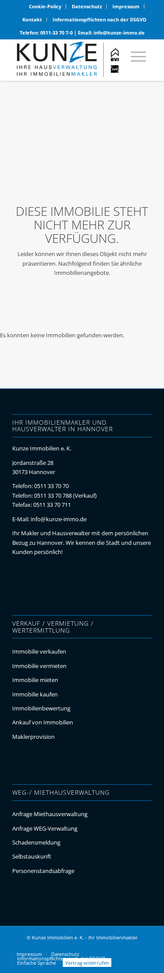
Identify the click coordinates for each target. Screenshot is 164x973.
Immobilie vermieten (39, 666)
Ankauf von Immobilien (42, 722)
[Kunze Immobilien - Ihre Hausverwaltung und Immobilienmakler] (68, 59)
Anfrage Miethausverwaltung (49, 814)
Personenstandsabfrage (43, 871)
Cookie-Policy (45, 6)
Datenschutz (87, 6)
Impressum (126, 6)
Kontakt (32, 19)
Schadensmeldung (36, 842)
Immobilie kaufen (35, 694)
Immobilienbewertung (41, 708)
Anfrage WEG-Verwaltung (44, 828)
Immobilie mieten (35, 680)
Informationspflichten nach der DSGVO (99, 19)
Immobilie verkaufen (39, 651)
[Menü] (134, 60)
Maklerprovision (33, 737)
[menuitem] (45, 6)
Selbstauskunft (31, 856)
